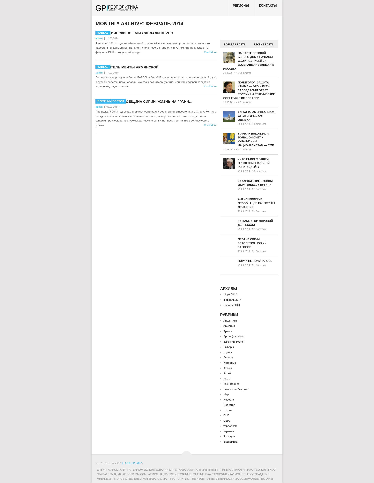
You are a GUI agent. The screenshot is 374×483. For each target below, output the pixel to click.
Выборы (228, 346)
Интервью (229, 362)
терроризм (230, 425)
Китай (227, 373)
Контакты (268, 5)
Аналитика (230, 320)
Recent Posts (263, 44)
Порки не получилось (255, 260)
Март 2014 (230, 294)
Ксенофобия (231, 383)
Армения (229, 325)
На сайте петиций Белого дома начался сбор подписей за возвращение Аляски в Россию (248, 60)
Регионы (241, 5)
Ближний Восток (233, 341)
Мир (226, 394)
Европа (228, 357)
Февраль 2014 (232, 299)
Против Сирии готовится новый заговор (252, 243)
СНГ (226, 415)
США (226, 420)
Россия (227, 410)
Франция (229, 436)
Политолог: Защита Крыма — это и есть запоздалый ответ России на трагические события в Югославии (249, 90)
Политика (229, 404)
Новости (228, 399)
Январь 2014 (231, 305)
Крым (226, 378)
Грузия (227, 352)
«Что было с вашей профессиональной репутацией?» (254, 163)
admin (99, 38)
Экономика (230, 441)
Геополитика (132, 462)
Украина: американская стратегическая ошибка (256, 115)
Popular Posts (234, 44)
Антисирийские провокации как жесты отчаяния (256, 203)
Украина (228, 431)
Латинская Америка (236, 389)
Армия (227, 331)
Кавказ (227, 368)
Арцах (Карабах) (233, 336)
